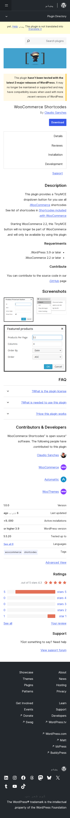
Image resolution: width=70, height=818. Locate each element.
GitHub (54, 281)
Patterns (27, 691)
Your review (58, 623)
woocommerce (13, 552)
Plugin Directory (56, 16)
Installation (55, 154)
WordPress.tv (55, 722)
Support (57, 173)
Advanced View (56, 562)
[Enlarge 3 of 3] (61, 329)
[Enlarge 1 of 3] (61, 302)
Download (57, 122)
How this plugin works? (51, 414)
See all (8, 623)
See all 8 (8, 544)
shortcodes (30, 552)
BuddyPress (56, 752)
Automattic (52, 479)
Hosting (61, 685)
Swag (27, 722)
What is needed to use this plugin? (43, 402)
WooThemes (50, 491)
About (62, 672)
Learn (62, 703)
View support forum (53, 650)
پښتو (54, 769)
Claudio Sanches (55, 112)
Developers (59, 715)
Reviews (57, 145)
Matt (61, 740)
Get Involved (24, 703)
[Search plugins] (28, 41)
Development (54, 164)
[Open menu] (5, 5)
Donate (26, 715)
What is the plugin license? (49, 391)
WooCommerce (40, 205)
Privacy (61, 691)
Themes (28, 679)
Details (58, 136)
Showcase (26, 672)
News (62, 679)
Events (28, 709)
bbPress (59, 746)
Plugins (28, 685)
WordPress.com (54, 734)
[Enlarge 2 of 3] (29, 302)
